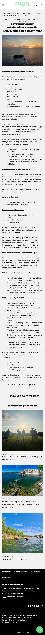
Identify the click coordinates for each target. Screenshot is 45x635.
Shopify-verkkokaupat (22, 632)
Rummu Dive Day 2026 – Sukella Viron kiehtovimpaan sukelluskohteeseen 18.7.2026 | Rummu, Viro (22, 504)
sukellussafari (28, 19)
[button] (7, 4)
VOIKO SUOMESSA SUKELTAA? (15, 559)
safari (17, 19)
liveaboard (8, 19)
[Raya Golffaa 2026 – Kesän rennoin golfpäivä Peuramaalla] (22, 430)
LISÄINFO (6, 577)
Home (4, 13)
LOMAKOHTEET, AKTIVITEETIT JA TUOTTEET (21, 571)
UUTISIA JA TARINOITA (14, 13)
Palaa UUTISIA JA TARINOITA (24, 396)
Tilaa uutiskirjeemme (12, 585)
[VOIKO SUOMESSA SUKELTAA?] (22, 533)
